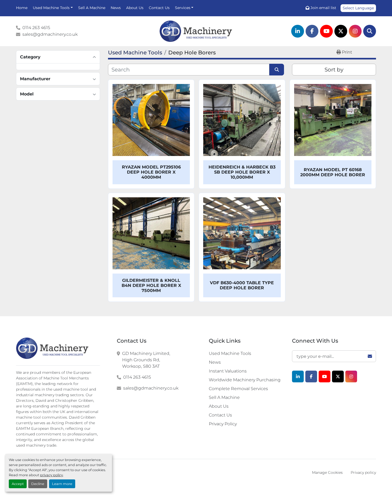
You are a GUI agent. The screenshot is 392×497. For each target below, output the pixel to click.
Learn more (62, 484)
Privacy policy (363, 472)
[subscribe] (369, 356)
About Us (134, 7)
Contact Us (159, 7)
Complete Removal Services (238, 388)
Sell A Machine (91, 7)
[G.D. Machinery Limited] (52, 348)
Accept (18, 484)
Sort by (334, 69)
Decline (37, 484)
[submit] (276, 69)
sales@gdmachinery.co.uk (50, 34)
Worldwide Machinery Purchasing (245, 379)
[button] (53, 8)
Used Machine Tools (51, 7)
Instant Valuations (228, 371)
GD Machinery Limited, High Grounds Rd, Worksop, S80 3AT (146, 360)
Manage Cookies (327, 472)
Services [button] (182, 7)
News (116, 7)
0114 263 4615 (36, 27)
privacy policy (51, 475)
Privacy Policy (223, 423)
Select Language (358, 8)
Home (21, 7)
